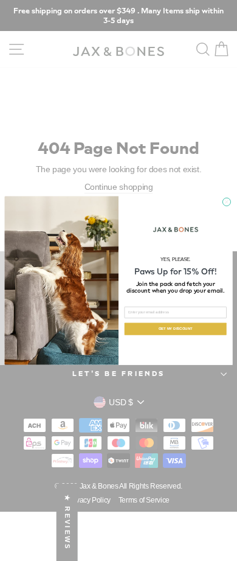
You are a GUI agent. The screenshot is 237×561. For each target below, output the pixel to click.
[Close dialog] (226, 202)
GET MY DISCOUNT (176, 328)
